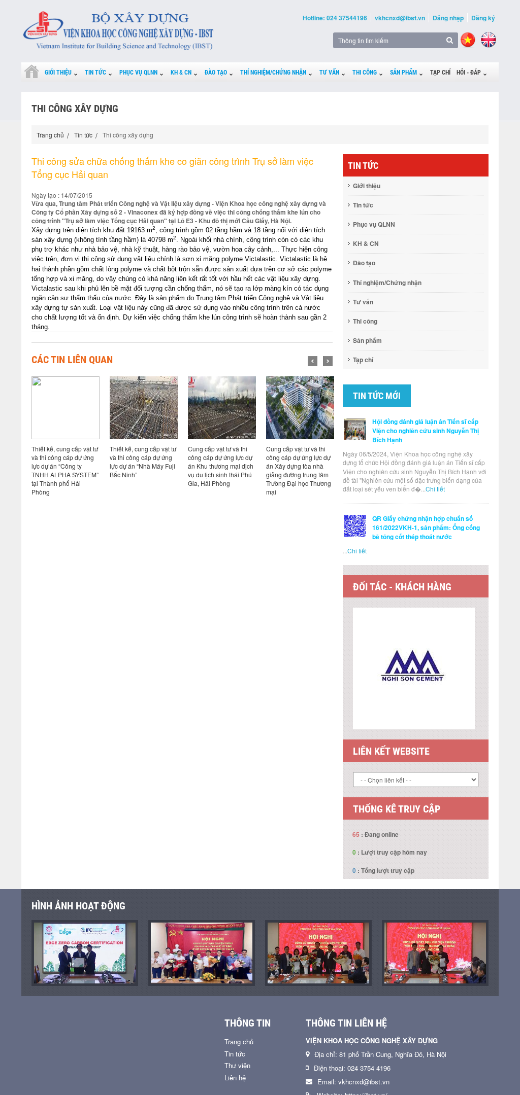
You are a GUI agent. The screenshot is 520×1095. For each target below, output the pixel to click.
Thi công (364, 72)
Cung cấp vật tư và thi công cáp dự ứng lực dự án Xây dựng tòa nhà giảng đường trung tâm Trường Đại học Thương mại (298, 470)
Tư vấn (329, 72)
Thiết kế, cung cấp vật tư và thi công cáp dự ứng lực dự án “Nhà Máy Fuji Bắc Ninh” (143, 461)
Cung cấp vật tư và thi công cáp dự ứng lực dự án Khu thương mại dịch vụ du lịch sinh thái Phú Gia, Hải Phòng (220, 466)
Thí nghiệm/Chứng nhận (273, 72)
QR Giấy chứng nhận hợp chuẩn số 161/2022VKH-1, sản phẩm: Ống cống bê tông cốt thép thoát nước (426, 527)
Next (328, 361)
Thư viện (237, 1065)
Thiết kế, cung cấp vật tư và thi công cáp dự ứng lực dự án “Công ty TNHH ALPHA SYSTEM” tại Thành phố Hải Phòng (65, 470)
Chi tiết (435, 488)
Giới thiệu (58, 72)
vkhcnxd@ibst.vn (400, 17)
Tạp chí (440, 72)
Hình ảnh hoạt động (78, 906)
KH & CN (181, 72)
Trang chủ (50, 134)
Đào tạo (216, 72)
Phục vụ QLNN (138, 72)
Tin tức (95, 72)
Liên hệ (235, 1077)
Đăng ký (483, 17)
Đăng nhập (448, 17)
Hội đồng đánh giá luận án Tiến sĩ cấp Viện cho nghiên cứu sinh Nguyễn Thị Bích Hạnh (425, 430)
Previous (312, 361)
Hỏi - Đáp (469, 72)
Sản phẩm (403, 72)
